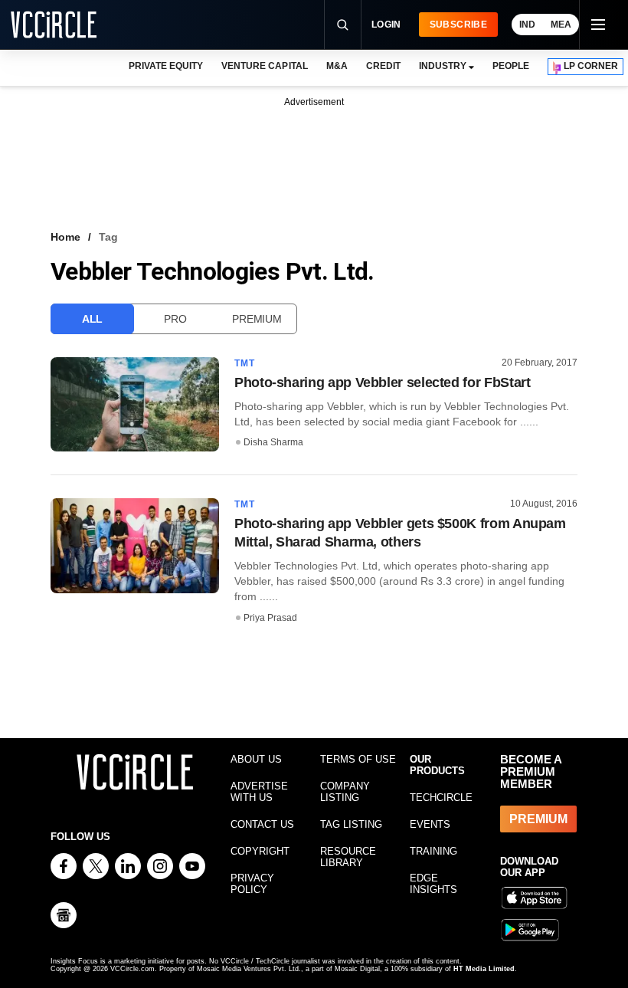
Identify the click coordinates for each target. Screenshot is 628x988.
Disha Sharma (273, 442)
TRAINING (433, 851)
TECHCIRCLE (441, 797)
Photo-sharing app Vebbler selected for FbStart (382, 382)
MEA (561, 24)
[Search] (342, 24)
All (92, 319)
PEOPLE (510, 66)
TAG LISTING (351, 824)
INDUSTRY (442, 66)
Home (65, 237)
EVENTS (430, 824)
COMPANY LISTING (345, 791)
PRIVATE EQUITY (166, 66)
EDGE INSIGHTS (433, 883)
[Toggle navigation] (597, 24)
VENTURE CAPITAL (264, 66)
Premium (256, 319)
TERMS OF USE (358, 759)
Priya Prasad (270, 617)
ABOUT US (256, 759)
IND (527, 24)
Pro (175, 319)
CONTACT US (262, 824)
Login (386, 24)
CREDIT (383, 66)
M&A (337, 66)
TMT (245, 363)
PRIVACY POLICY (252, 883)
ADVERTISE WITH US (259, 791)
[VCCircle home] (53, 24)
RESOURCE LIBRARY (348, 856)
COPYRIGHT (260, 851)
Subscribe (458, 24)
